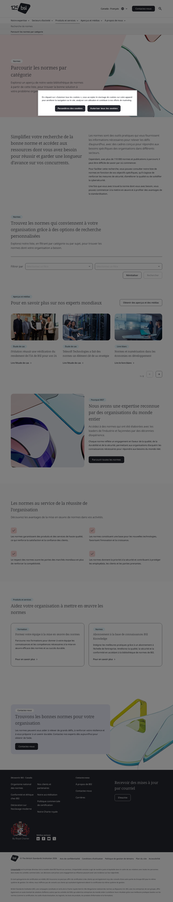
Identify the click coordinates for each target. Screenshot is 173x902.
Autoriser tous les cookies (104, 108)
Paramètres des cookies (70, 108)
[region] (87, 103)
